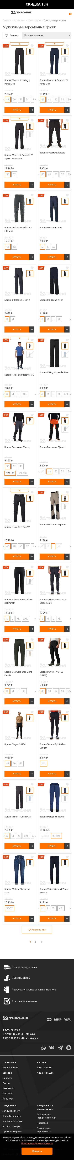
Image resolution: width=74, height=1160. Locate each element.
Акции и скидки (45, 1073)
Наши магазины (11, 1067)
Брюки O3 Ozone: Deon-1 (17, 300)
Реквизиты (8, 1088)
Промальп (42, 1123)
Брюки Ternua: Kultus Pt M (17, 816)
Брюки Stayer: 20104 (14, 744)
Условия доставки (12, 1121)
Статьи (6, 1083)
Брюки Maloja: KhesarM (52, 816)
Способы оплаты (12, 1116)
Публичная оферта (12, 1131)
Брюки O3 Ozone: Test (51, 227)
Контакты (8, 1093)
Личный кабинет (11, 1111)
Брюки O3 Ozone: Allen (51, 300)
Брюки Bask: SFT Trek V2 (17, 527)
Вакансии (7, 1073)
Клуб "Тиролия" (45, 1067)
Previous (36, 99)
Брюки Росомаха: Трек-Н (52, 447)
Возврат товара (11, 1126)
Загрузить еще (38, 930)
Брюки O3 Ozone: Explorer (53, 524)
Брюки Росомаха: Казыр (52, 152)
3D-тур (9, 1098)
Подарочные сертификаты (44, 1130)
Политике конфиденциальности (37, 1143)
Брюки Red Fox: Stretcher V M (19, 374)
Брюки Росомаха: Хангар (17, 447)
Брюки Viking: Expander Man (54, 372)
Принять (37, 1151)
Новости (7, 1078)
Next (31, 99)
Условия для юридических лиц (46, 1116)
